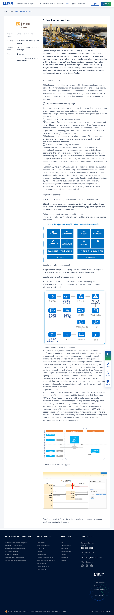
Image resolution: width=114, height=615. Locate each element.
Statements (64, 557)
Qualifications (65, 548)
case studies (8, 11)
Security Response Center (45, 557)
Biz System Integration (12, 551)
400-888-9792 (87, 548)
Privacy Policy (93, 611)
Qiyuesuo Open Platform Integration (16, 542)
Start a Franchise (66, 551)
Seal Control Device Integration (15, 548)
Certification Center (43, 566)
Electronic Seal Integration (13, 545)
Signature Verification (43, 545)
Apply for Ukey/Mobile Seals (46, 560)
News (62, 542)
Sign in (95, 4)
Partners (63, 554)
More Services (41, 569)
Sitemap (63, 560)
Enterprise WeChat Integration (14, 557)
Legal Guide (40, 548)
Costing (39, 551)
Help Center (40, 542)
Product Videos (41, 554)
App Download (41, 563)
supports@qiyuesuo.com (91, 557)
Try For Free (106, 4)
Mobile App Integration (12, 554)
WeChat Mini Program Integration (15, 560)
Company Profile (66, 545)
